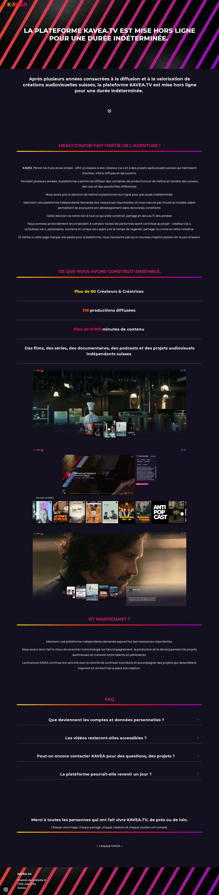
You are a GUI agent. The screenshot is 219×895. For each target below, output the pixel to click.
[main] (109, 34)
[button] (198, 720)
